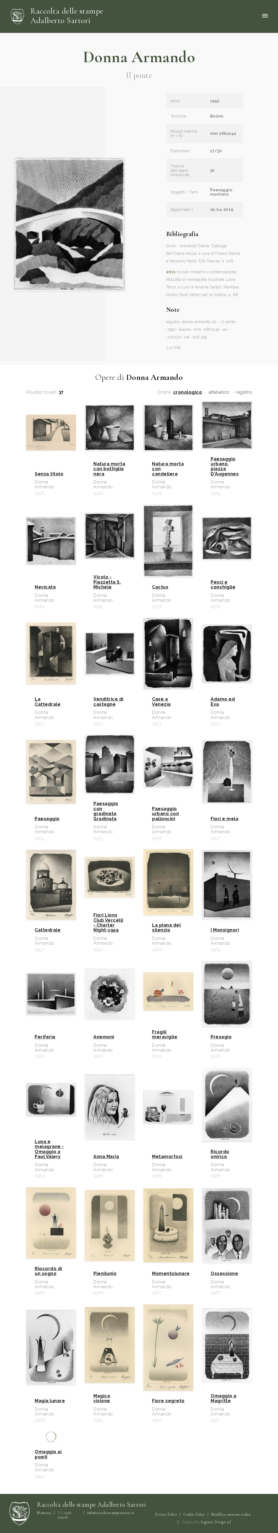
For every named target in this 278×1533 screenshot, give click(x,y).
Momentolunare (168, 1273)
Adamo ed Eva (223, 702)
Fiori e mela (224, 818)
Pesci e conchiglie (223, 585)
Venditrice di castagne (108, 702)
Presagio (221, 1037)
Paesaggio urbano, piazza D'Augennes (225, 466)
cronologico (187, 392)
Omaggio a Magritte (223, 1398)
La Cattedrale (48, 702)
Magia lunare (50, 1400)
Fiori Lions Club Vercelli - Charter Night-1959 (108, 923)
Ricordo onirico (220, 1154)
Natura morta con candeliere (168, 469)
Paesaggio (47, 818)
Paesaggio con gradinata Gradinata (105, 811)
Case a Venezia (161, 702)
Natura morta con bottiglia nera (109, 469)
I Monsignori (225, 930)
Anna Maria (106, 1156)
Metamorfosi (167, 1156)
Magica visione (101, 1398)
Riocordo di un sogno (48, 1271)
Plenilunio (104, 1273)
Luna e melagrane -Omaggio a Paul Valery (49, 1149)
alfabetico (219, 392)
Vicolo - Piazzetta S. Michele (107, 582)
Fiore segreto (168, 1400)
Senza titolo (49, 474)
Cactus (160, 587)
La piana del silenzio (166, 928)
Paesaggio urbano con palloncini (165, 813)
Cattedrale (48, 930)
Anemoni (103, 1037)
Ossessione (224, 1273)
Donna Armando (139, 57)
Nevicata (45, 587)
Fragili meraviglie (164, 1034)
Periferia (45, 1037)
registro (244, 392)
